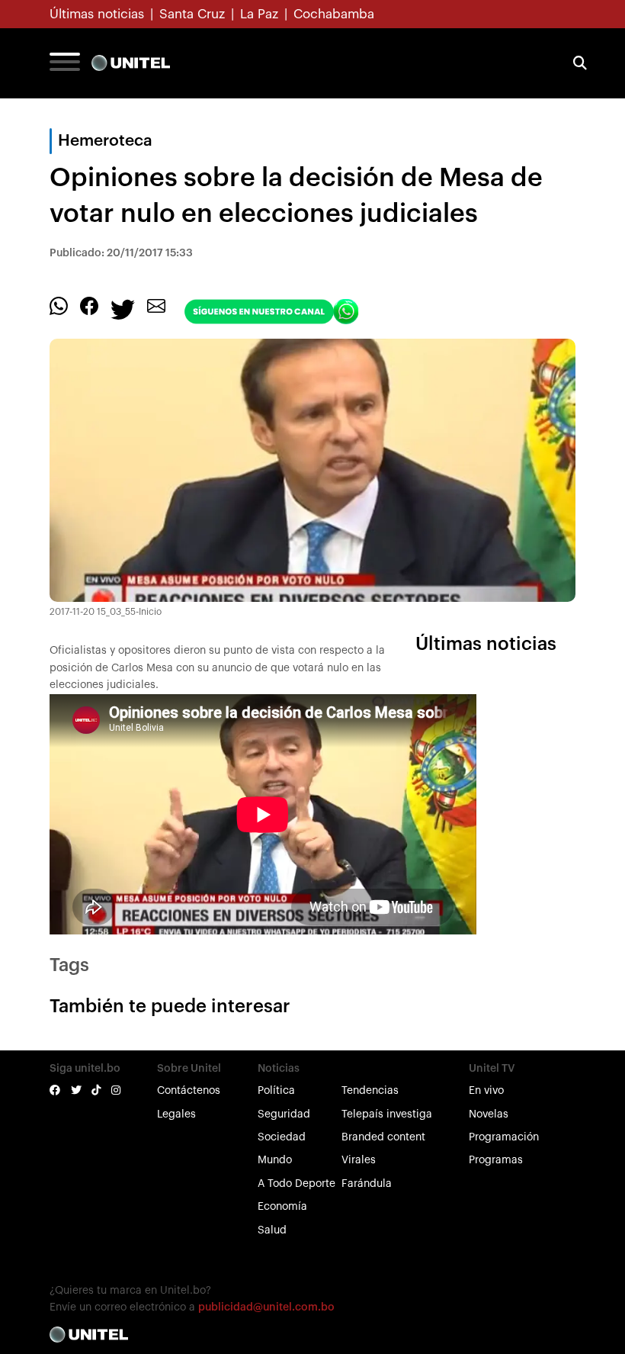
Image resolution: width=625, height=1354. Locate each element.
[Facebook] (89, 306)
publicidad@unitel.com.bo (266, 1307)
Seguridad (284, 1114)
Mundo (275, 1160)
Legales (176, 1114)
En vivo (486, 1090)
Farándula (366, 1184)
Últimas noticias (97, 14)
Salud (272, 1230)
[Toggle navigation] (64, 63)
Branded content (383, 1137)
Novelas (488, 1114)
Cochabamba (333, 14)
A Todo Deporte (296, 1184)
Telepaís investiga (386, 1114)
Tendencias (370, 1090)
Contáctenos (188, 1090)
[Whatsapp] (59, 306)
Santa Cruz (192, 14)
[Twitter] (123, 309)
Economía (282, 1206)
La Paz (259, 14)
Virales (358, 1160)
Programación (504, 1137)
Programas (496, 1160)
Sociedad (282, 1137)
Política (276, 1090)
